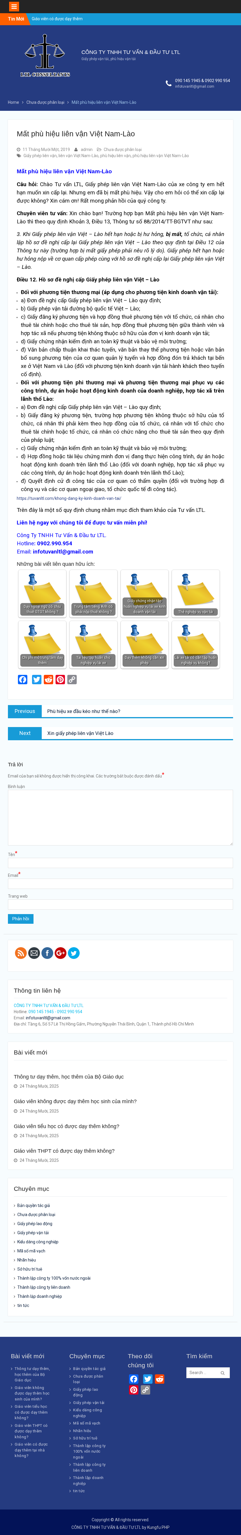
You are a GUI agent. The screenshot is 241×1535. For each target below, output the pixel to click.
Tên (12, 854)
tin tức (23, 1305)
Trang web (18, 896)
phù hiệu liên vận (115, 155)
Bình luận (16, 786)
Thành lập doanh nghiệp (39, 1296)
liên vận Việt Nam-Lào (78, 155)
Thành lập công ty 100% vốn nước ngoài (54, 1278)
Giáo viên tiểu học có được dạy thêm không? (66, 1126)
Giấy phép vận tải (33, 1232)
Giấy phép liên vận (40, 155)
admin (87, 149)
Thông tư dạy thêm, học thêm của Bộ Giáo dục (69, 1077)
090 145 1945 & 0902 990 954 (202, 80)
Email (14, 875)
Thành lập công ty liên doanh (43, 1287)
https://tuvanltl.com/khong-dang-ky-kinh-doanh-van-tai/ (69, 498)
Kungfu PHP (158, 1527)
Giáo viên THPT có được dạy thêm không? (64, 1151)
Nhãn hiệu (26, 1260)
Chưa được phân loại (123, 149)
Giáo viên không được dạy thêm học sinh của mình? (75, 1101)
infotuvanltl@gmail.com (194, 86)
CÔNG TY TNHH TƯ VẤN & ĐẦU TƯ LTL (130, 52)
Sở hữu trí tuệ (29, 1269)
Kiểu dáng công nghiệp (37, 1241)
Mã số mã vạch (31, 1251)
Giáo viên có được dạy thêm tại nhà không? (31, 1450)
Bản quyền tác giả (33, 1205)
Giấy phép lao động (34, 1223)
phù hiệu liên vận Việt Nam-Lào (161, 155)
